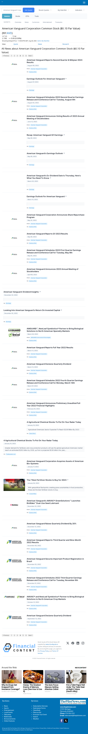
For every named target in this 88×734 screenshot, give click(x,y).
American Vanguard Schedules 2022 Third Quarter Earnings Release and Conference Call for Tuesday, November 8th (54, 579)
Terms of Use (36, 728)
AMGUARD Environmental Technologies (40, 337)
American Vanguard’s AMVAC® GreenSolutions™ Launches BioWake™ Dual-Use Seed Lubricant (53, 502)
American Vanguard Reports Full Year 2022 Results (50, 347)
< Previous (6, 56)
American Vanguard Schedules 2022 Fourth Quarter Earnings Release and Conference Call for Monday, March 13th (55, 381)
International (47, 22)
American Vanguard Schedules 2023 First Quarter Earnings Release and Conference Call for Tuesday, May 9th (54, 251)
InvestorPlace (32, 493)
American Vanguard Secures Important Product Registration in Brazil (55, 560)
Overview (18, 22)
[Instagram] (83, 648)
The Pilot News (13, 728)
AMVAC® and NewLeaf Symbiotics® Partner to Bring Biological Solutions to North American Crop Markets (55, 598)
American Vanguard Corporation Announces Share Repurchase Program (55, 216)
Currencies (35, 22)
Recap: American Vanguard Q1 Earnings (46, 135)
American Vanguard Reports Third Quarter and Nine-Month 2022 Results (54, 541)
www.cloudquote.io (52, 644)
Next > (30, 56)
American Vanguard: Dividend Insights (22, 292)
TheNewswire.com (10, 454)
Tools (37, 16)
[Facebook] (73, 648)
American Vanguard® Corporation (39, 605)
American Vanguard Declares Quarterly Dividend (49, 364)
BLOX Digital (30, 729)
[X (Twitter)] (68, 648)
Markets (7, 16)
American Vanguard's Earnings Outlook (46, 153)
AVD (9, 33)
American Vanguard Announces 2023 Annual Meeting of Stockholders (52, 270)
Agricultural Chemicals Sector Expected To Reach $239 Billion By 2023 (54, 429)
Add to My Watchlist (43, 41)
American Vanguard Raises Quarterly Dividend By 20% (51, 523)
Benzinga (31, 90)
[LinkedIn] (78, 648)
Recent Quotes (44, 10)
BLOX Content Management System (16, 729)
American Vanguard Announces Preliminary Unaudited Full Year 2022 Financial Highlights (53, 404)
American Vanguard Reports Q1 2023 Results (47, 234)
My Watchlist (62, 10)
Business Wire (32, 72)
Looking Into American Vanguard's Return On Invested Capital (33, 310)
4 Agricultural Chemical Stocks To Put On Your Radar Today (54, 422)
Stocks (17, 16)
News (27, 22)
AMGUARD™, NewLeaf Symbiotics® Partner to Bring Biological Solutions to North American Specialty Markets (55, 329)
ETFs (27, 16)
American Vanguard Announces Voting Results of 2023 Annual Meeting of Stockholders (55, 117)
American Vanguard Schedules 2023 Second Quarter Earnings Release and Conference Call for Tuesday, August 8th (55, 98)
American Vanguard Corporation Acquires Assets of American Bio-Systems (55, 462)
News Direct (32, 433)
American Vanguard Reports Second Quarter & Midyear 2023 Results (54, 61)
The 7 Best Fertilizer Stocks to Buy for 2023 (47, 480)
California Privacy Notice (53, 728)
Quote (16, 44)
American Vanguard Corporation (39, 68)
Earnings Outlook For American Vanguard (47, 79)
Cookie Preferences (64, 728)
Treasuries (58, 22)
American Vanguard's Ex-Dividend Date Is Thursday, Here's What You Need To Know (54, 176)
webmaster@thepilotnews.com (75, 715)
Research (65, 44)
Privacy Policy (44, 651)
